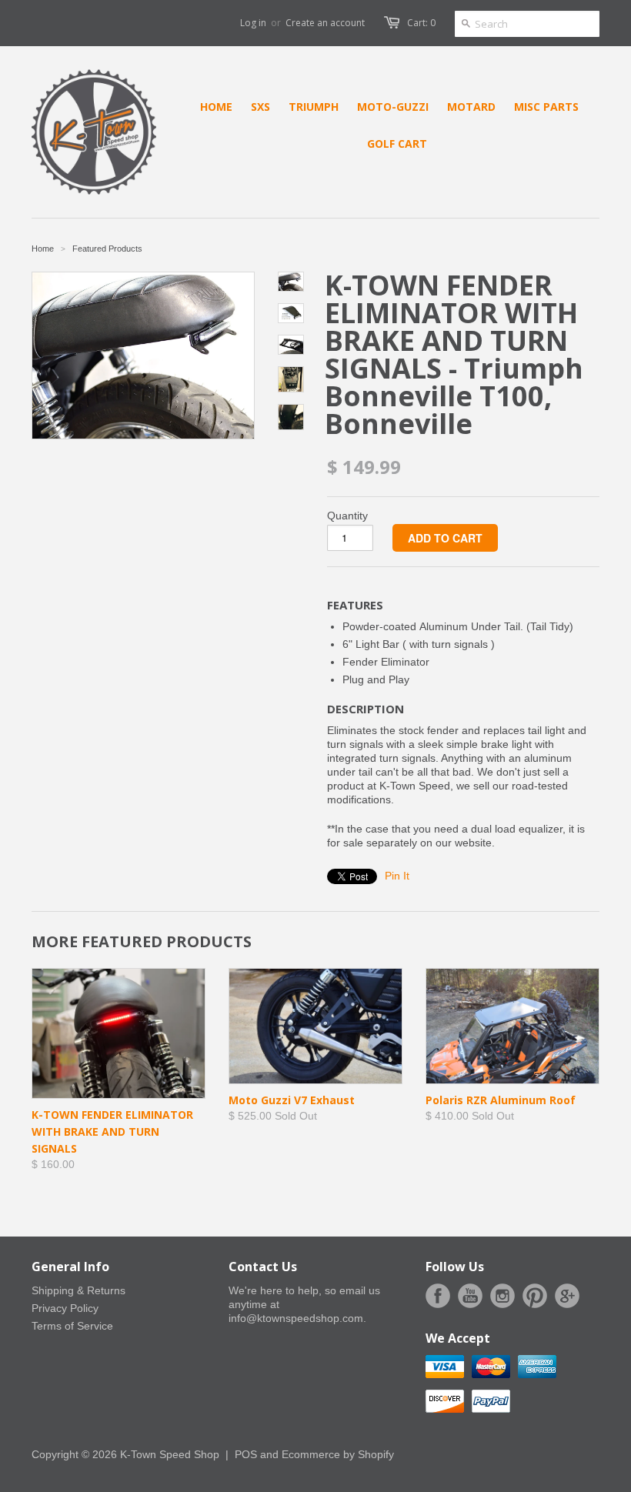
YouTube (470, 1295)
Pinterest (534, 1295)
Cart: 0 (421, 22)
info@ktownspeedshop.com (296, 1318)
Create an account (325, 22)
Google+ (567, 1295)
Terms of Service (72, 1326)
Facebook (438, 1295)
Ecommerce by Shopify (338, 1454)
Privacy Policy (65, 1308)
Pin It (397, 875)
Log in (253, 22)
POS (246, 1454)
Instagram (502, 1295)
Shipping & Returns (78, 1290)
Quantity (347, 515)
